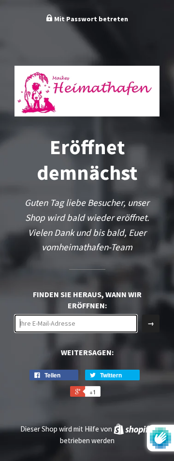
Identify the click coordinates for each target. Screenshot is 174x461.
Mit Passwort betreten (90, 18)
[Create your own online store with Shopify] (133, 428)
